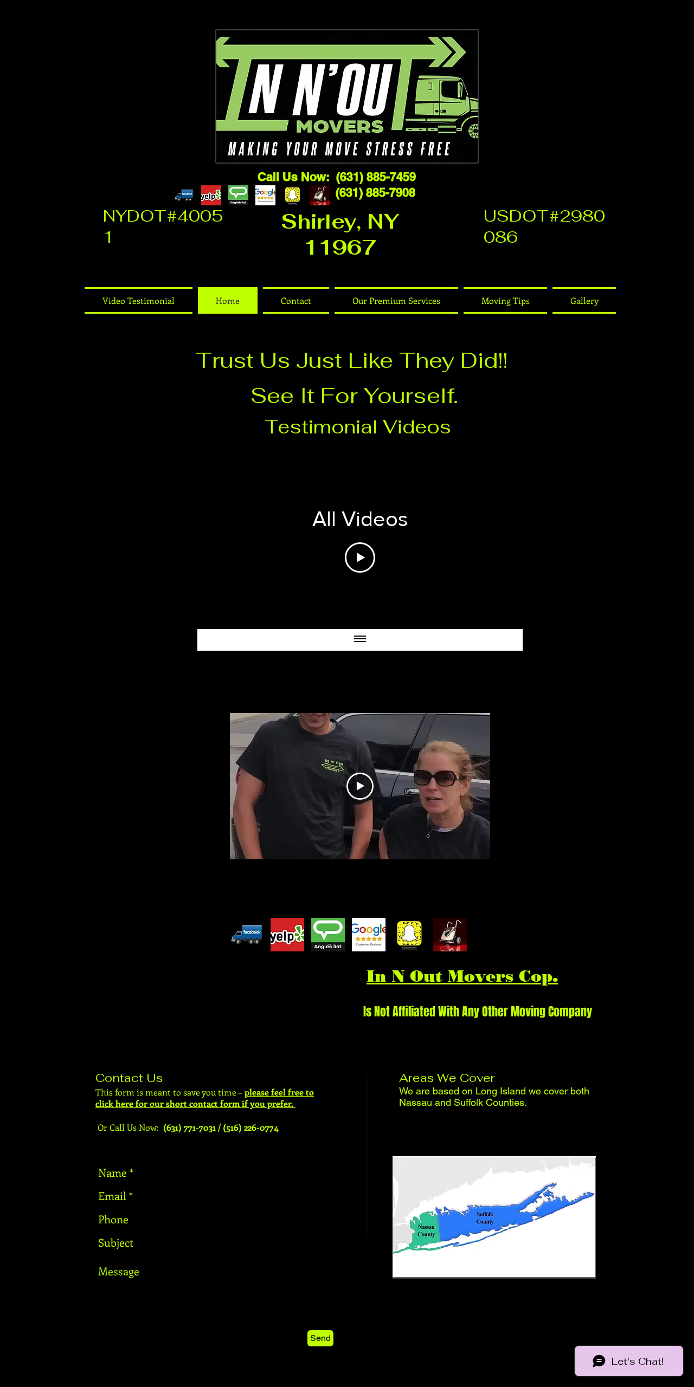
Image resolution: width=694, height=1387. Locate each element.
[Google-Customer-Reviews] (265, 195)
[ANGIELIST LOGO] (238, 195)
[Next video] (500, 537)
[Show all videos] (360, 640)
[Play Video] (360, 557)
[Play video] (360, 786)
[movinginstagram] (320, 195)
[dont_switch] (211, 195)
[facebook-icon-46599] (184, 195)
